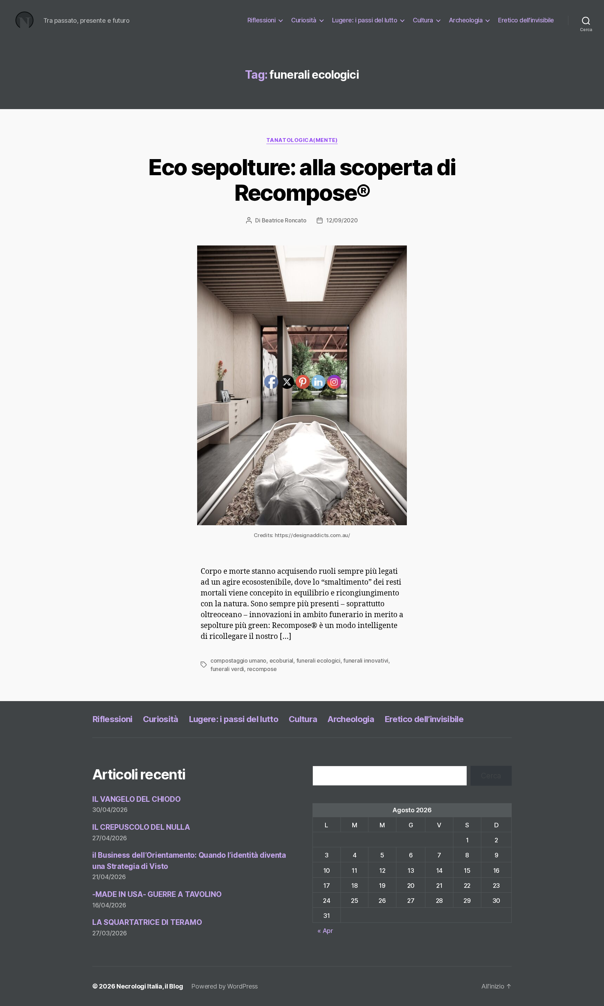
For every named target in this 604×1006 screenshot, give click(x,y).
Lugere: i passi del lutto (364, 20)
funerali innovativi (365, 660)
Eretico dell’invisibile (526, 20)
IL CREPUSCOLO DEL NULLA (141, 827)
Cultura (423, 20)
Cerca (491, 775)
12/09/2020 (342, 220)
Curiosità (303, 20)
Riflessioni (261, 20)
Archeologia (466, 20)
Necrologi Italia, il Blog (149, 986)
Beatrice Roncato (284, 220)
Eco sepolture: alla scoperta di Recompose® (302, 180)
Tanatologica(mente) (302, 140)
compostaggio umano (238, 660)
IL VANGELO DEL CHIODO (136, 799)
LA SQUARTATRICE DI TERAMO (147, 922)
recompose (262, 668)
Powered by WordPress (224, 986)
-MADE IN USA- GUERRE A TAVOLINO (157, 894)
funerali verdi (227, 668)
